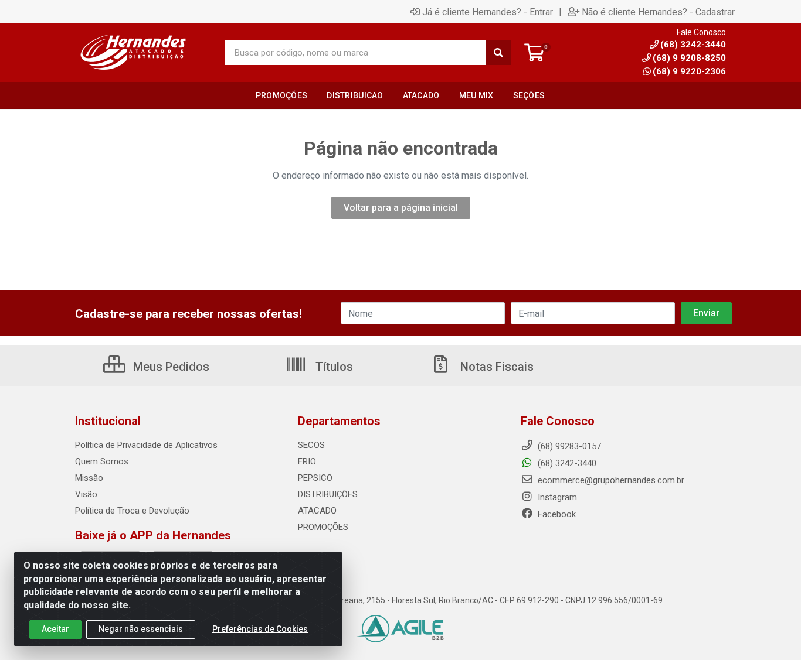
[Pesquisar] (498, 52)
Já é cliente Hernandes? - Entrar (487, 11)
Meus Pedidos (169, 367)
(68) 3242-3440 (565, 463)
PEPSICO (315, 478)
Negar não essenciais (141, 629)
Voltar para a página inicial (401, 207)
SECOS (311, 445)
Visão (86, 494)
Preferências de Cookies (260, 629)
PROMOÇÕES (323, 527)
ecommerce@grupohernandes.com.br (609, 480)
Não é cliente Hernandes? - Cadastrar (658, 11)
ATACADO (317, 510)
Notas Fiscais (495, 367)
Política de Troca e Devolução (132, 510)
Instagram (556, 497)
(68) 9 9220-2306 (689, 71)
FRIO (307, 461)
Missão (89, 478)
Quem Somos (101, 461)
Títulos (333, 367)
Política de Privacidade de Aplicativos (146, 445)
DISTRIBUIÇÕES (328, 494)
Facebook (555, 514)
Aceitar (55, 629)
